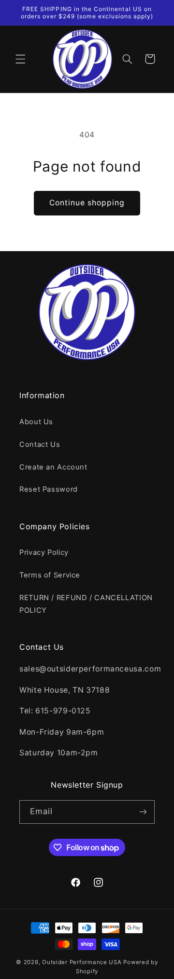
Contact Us (39, 444)
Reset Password (48, 489)
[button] (20, 59)
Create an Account (53, 467)
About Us (36, 421)
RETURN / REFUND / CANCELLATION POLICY (86, 604)
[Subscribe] (143, 812)
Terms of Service (49, 575)
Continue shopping (87, 202)
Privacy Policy (44, 552)
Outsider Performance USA (82, 962)
